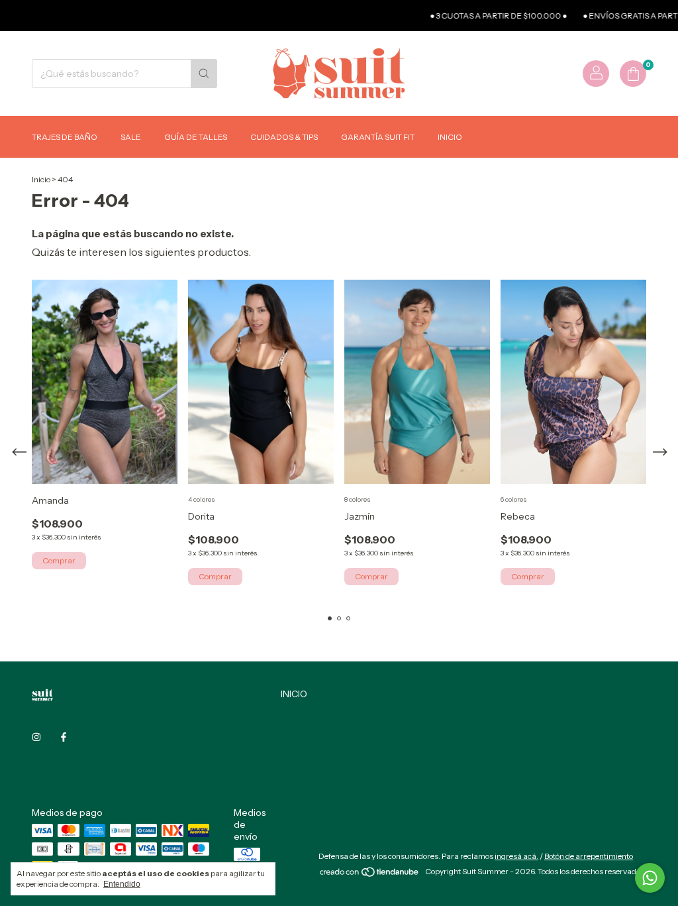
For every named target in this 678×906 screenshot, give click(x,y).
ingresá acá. (516, 856)
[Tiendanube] (369, 874)
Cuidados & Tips (284, 137)
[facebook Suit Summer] (63, 737)
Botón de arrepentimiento (588, 856)
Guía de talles (195, 137)
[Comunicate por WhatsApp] (650, 878)
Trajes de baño (64, 137)
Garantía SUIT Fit (377, 137)
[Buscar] (204, 73)
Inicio (450, 137)
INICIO (294, 694)
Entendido (121, 884)
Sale (131, 137)
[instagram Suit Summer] (36, 737)
